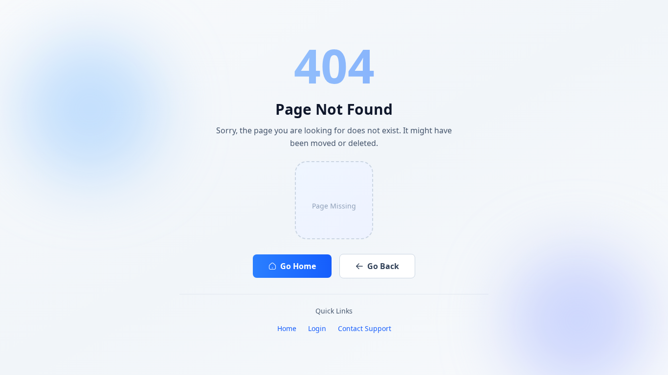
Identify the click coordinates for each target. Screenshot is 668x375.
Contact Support (364, 328)
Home (286, 328)
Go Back (383, 266)
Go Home (298, 266)
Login (317, 328)
